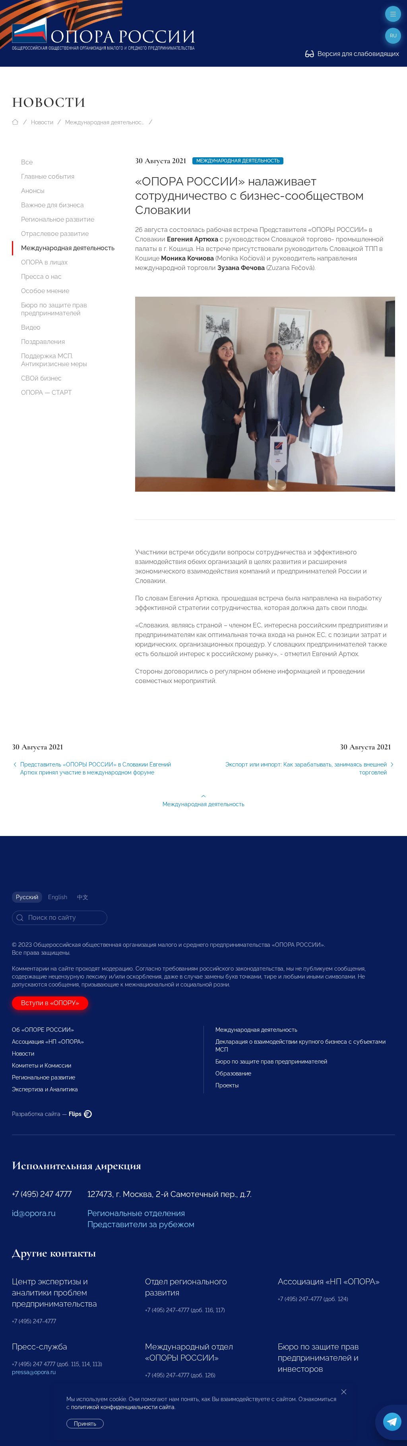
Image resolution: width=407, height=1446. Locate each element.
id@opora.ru (34, 1213)
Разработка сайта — (47, 1114)
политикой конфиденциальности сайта (122, 1407)
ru (393, 36)
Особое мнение (45, 291)
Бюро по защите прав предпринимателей (54, 309)
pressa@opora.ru (34, 1372)
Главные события (47, 176)
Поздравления (43, 342)
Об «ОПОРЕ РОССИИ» (43, 1030)
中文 (82, 897)
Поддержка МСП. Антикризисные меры (54, 360)
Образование (233, 1073)
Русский (27, 897)
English (57, 897)
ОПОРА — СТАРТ (46, 392)
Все (27, 162)
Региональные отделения (136, 1213)
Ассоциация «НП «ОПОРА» (48, 1042)
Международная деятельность (105, 122)
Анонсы (33, 191)
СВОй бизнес (41, 378)
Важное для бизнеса (52, 205)
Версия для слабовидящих (357, 54)
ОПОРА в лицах (44, 262)
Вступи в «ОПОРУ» (50, 1003)
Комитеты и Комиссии (41, 1065)
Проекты (226, 1085)
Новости (42, 122)
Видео (31, 327)
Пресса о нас (41, 276)
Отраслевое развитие (55, 233)
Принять (85, 1424)
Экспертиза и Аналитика (45, 1089)
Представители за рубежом (140, 1224)
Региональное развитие (57, 219)
